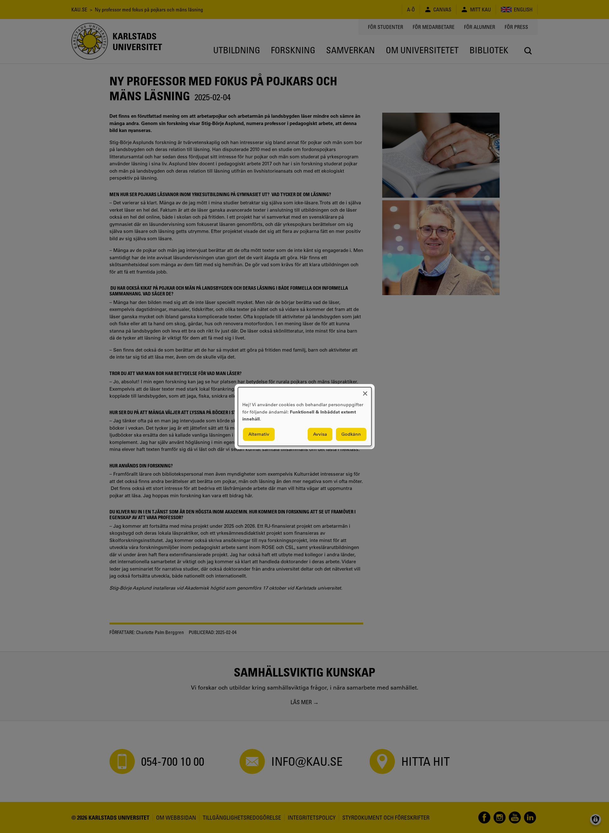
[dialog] (304, 416)
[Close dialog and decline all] (365, 391)
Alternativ (258, 434)
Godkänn (351, 434)
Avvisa (320, 434)
